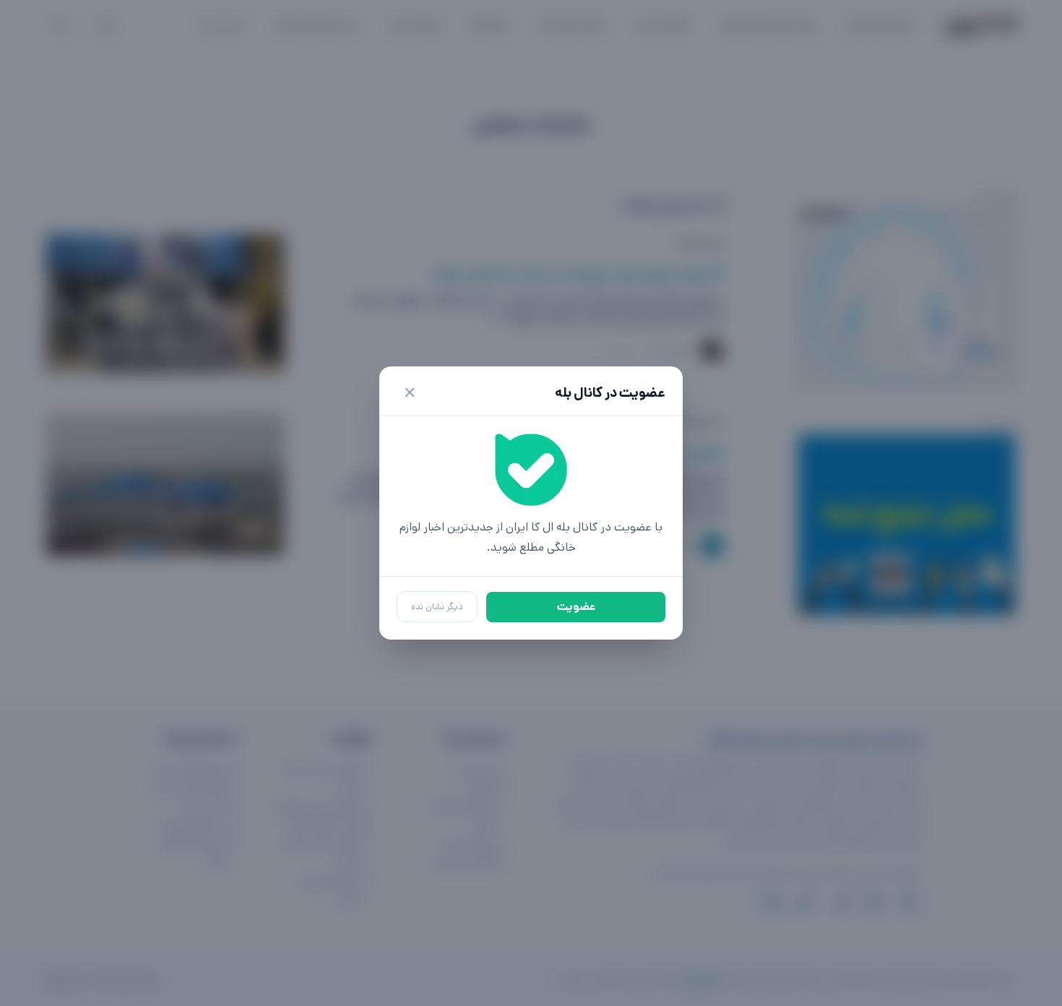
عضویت (576, 606)
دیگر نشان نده (437, 607)
